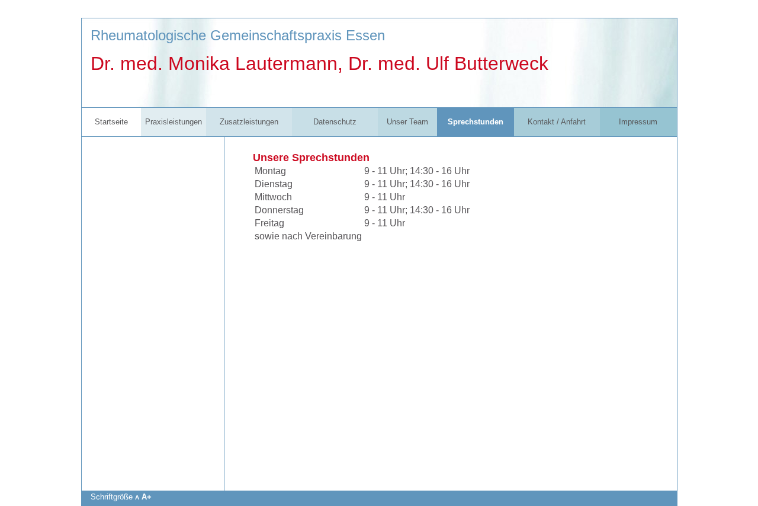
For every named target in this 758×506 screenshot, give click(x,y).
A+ (147, 496)
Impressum (638, 121)
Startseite (111, 121)
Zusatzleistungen (249, 121)
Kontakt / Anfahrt (557, 121)
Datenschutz (334, 121)
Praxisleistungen (173, 121)
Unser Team (407, 121)
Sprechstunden (475, 121)
